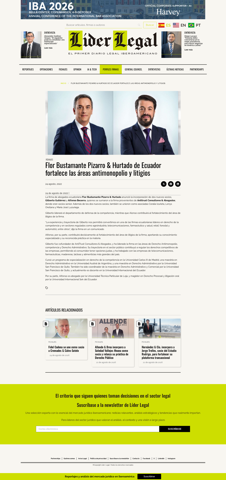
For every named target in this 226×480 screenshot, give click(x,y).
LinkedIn (161, 458)
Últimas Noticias (175, 69)
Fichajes (63, 69)
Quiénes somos (69, 458)
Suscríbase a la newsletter (119, 458)
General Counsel (133, 69)
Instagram (171, 458)
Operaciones (46, 69)
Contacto (136, 458)
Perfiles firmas (111, 69)
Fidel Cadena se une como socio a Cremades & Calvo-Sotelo (66, 349)
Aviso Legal (82, 458)
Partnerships (197, 69)
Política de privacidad (98, 458)
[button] (164, 184)
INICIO (63, 83)
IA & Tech (92, 69)
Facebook (146, 458)
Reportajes (28, 69)
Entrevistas (154, 69)
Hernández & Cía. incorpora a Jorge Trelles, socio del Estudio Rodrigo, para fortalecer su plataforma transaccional (159, 352)
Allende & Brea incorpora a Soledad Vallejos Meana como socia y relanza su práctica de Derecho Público (111, 352)
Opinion (77, 69)
